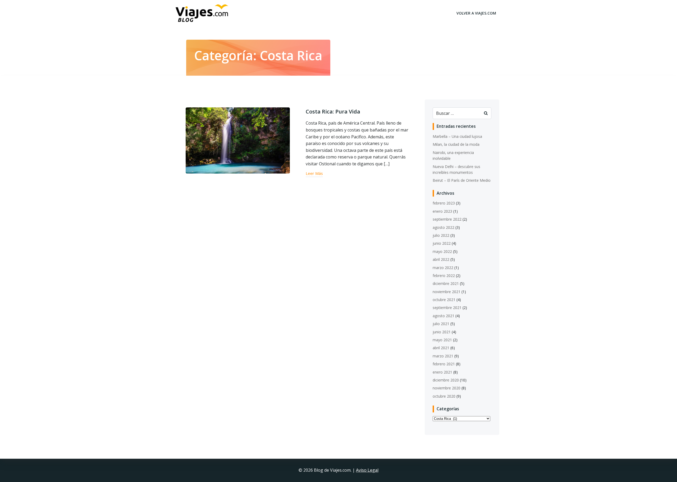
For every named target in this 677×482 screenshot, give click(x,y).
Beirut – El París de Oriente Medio (462, 180)
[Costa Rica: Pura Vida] (238, 140)
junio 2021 (442, 331)
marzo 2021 (443, 355)
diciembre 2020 (446, 380)
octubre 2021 (444, 299)
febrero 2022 (444, 275)
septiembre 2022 (447, 219)
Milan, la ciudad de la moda (456, 144)
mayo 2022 (442, 251)
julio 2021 (441, 323)
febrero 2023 (444, 203)
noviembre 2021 (446, 291)
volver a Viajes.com (476, 13)
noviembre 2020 (446, 387)
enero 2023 (442, 211)
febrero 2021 (444, 363)
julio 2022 (441, 235)
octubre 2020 (444, 396)
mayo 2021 (442, 339)
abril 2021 (441, 347)
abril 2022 (441, 259)
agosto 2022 (443, 227)
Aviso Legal (367, 470)
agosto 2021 (443, 315)
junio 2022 (442, 243)
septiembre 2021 (447, 307)
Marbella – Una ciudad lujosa (457, 136)
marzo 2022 (443, 267)
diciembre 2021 (446, 283)
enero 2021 (442, 372)
